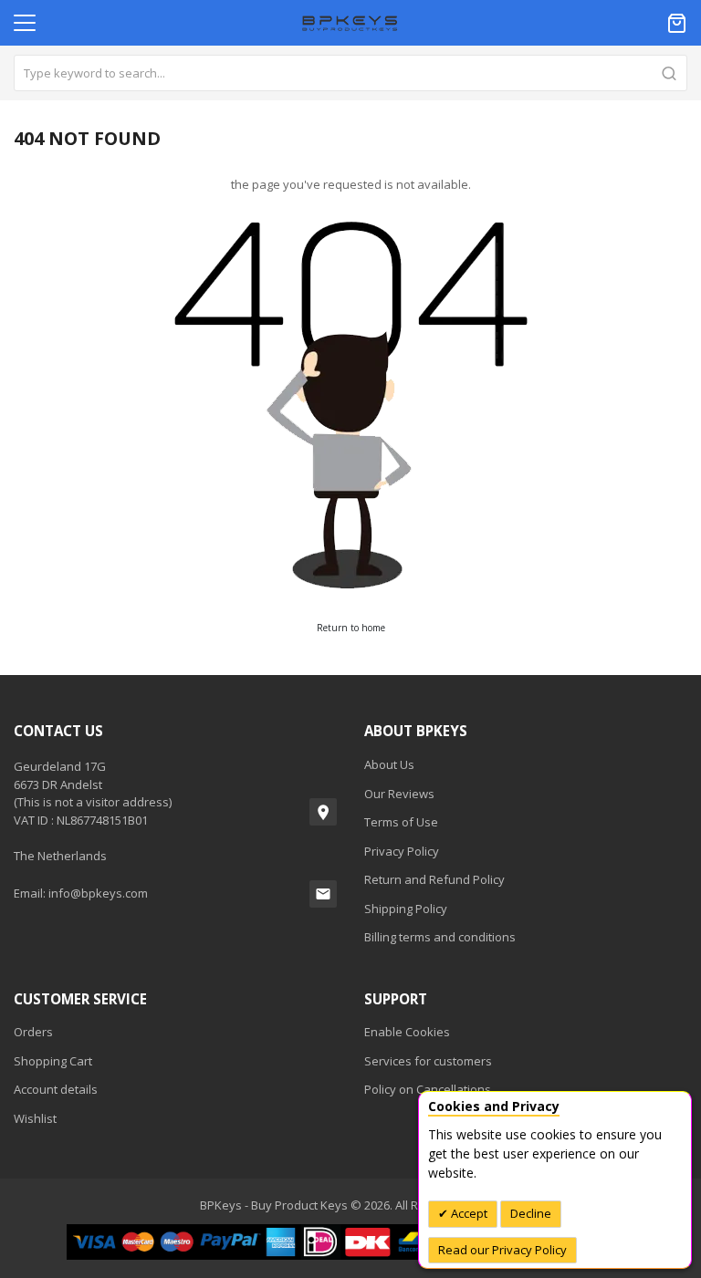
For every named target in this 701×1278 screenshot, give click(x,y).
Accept (467, 1213)
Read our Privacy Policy (502, 1250)
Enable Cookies (407, 1031)
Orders (33, 1031)
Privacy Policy (401, 851)
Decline (530, 1213)
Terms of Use (401, 822)
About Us (389, 764)
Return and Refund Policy (434, 879)
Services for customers (428, 1061)
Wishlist (35, 1118)
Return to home (351, 627)
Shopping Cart (53, 1061)
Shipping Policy (405, 908)
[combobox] (350, 73)
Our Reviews (399, 793)
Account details (56, 1089)
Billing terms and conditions (440, 937)
